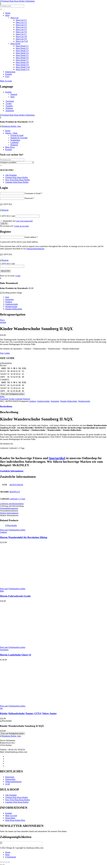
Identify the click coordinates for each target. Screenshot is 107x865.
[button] (0, 117)
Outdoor (8, 302)
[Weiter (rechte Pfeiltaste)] (4, 864)
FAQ (7, 76)
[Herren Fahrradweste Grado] (24, 584)
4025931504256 (16, 485)
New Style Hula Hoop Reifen (17, 180)
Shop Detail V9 (22, 65)
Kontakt (8, 74)
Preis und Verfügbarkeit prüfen (12, 394)
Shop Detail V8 (22, 62)
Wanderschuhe (11, 306)
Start (7, 297)
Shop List (14, 18)
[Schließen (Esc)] (9, 862)
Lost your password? (24, 221)
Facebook (4, 399)
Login (17, 276)
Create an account (21, 226)
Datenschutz (10, 72)
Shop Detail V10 (23, 67)
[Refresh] (4, 210)
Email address (31, 237)
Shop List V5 (21, 29)
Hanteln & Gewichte (19, 138)
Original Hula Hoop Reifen (16, 177)
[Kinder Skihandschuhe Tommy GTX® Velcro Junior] (24, 701)
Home (7, 13)
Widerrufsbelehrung (13, 781)
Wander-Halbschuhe (13, 309)
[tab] (53, 406)
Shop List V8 (21, 36)
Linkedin (19, 399)
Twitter (12, 399)
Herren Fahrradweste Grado (15, 596)
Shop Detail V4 (22, 53)
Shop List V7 (21, 34)
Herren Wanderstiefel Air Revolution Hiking (23, 537)
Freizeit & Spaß (16, 135)
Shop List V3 (21, 25)
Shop (7, 15)
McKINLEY (15, 492)
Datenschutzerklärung (35, 249)
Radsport (14, 145)
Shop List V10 (22, 41)
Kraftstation (15, 140)
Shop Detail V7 (22, 60)
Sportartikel (57, 458)
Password (29, 198)
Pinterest (26, 399)
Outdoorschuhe (11, 304)
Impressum (9, 777)
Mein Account (6, 81)
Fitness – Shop (11, 133)
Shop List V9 (21, 39)
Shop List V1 (21, 20)
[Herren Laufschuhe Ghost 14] (24, 643)
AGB (7, 784)
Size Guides (5, 353)
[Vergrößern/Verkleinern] (1, 862)
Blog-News (10, 147)
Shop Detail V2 (22, 48)
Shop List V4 (21, 27)
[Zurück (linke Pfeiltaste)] (1, 864)
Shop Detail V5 (22, 55)
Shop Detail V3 (22, 51)
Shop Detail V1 (22, 46)
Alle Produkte (11, 175)
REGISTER (5, 271)
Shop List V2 (21, 22)
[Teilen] (6, 862)
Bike (2, 591)
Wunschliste (10, 818)
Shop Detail (15, 43)
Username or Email (33, 193)
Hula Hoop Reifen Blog (15, 820)
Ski (1, 708)
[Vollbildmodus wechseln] (4, 862)
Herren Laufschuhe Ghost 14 (15, 654)
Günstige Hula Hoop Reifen (16, 182)
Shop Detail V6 (22, 58)
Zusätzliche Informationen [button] (11, 471)
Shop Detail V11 (22, 69)
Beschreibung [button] (6, 406)
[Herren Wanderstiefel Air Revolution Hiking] (11, 525)
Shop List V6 (21, 32)
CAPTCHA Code (7, 216)
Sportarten (9, 299)
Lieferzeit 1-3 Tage (17, 499)
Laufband (14, 142)
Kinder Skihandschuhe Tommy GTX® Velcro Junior (28, 713)
